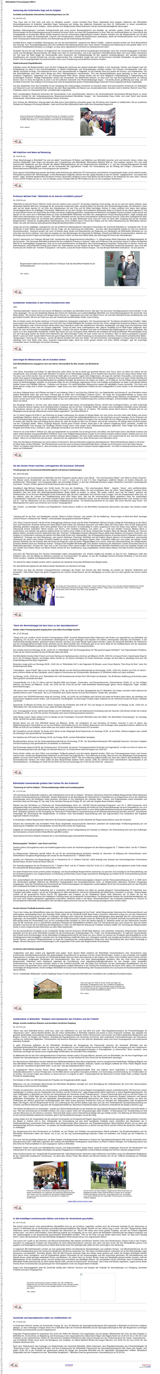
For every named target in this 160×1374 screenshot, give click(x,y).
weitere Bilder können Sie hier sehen (80, 1201)
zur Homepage (69, 1364)
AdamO (149, 1366)
